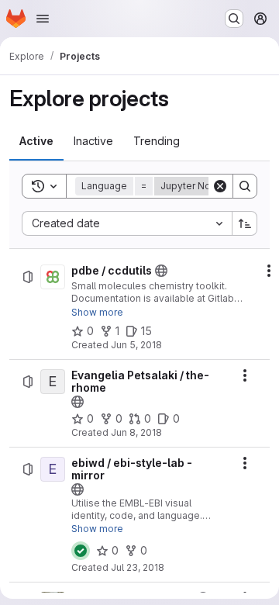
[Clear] (220, 186)
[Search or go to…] (234, 18)
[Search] (244, 186)
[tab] (36, 141)
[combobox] (127, 223)
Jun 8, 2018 (136, 432)
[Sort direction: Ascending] (244, 223)
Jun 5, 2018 (136, 345)
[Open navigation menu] (42, 18)
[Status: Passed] (80, 550)
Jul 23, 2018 (137, 567)
